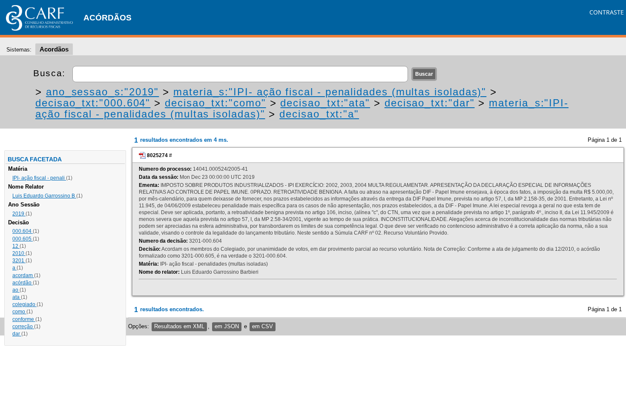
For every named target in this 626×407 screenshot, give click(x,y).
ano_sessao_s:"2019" (102, 91)
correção (23, 327)
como (19, 312)
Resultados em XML (179, 326)
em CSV (262, 326)
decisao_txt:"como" (215, 103)
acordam (23, 275)
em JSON (227, 326)
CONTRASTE (606, 12)
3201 (19, 261)
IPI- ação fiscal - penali (39, 178)
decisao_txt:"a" (319, 114)
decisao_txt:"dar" (430, 103)
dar (16, 334)
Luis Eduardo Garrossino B (44, 196)
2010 (19, 253)
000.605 (22, 239)
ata (16, 297)
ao (16, 290)
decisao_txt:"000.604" (92, 103)
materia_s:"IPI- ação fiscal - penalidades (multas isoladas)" (329, 91)
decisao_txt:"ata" (325, 103)
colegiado (24, 304)
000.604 (22, 231)
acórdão (22, 283)
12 (16, 246)
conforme (23, 319)
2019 (19, 214)
